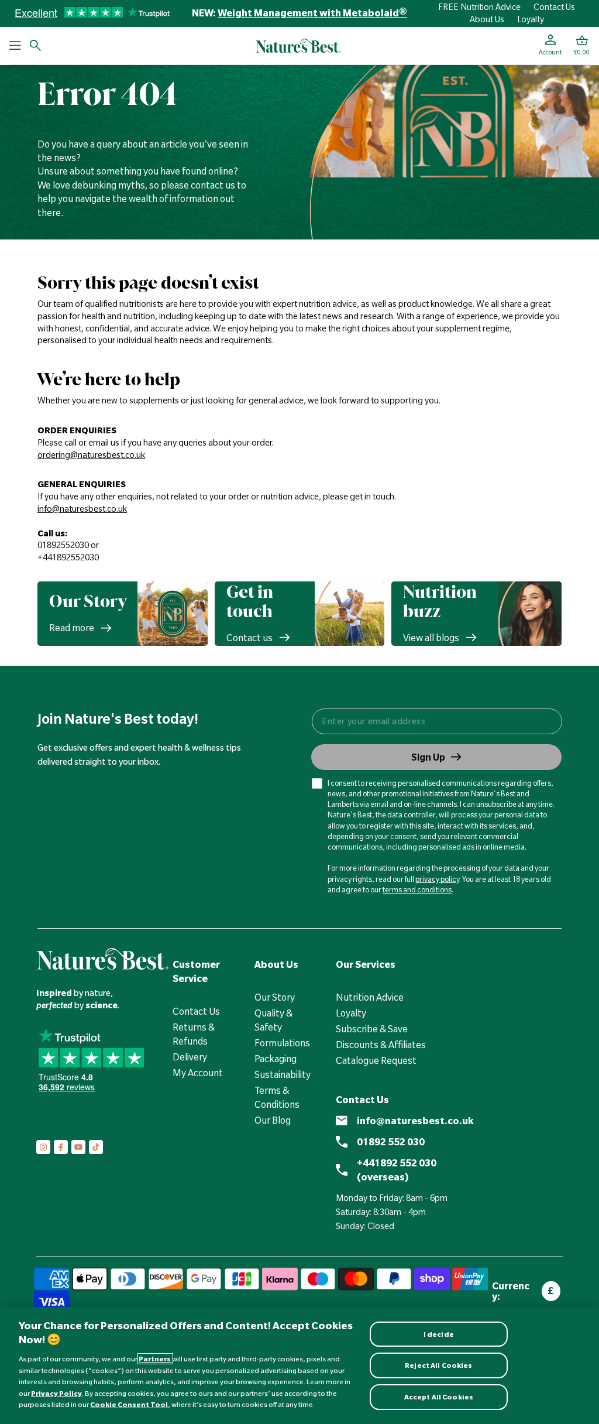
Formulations (282, 1043)
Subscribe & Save (372, 1029)
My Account (198, 1073)
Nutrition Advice (370, 997)
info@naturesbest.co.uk (415, 1121)
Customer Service (196, 971)
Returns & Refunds (194, 1034)
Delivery (190, 1057)
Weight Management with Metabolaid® (312, 13)
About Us (487, 19)
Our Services (365, 964)
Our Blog (272, 1120)
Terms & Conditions (277, 1097)
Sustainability (282, 1074)
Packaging (275, 1058)
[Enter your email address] (436, 721)
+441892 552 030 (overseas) (396, 1170)
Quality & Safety (273, 1020)
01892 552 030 (391, 1142)
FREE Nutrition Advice (479, 7)
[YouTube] (78, 1147)
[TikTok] (96, 1147)
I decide (439, 1334)
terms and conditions (417, 889)
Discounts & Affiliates (381, 1044)
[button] (582, 45)
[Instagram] (43, 1147)
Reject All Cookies (438, 1365)
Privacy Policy (56, 1393)
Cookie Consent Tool (129, 1404)
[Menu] (15, 45)
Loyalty (530, 19)
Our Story (274, 997)
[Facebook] (61, 1147)
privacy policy (437, 879)
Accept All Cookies (438, 1396)
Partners (155, 1358)
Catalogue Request (376, 1060)
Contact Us (554, 7)
